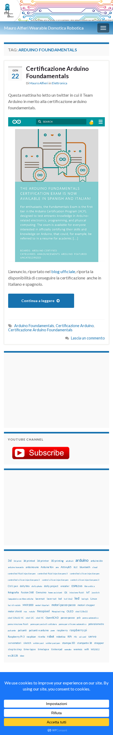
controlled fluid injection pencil (53, 573)
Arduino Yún (47, 567)
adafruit (69, 561)
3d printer (43, 560)
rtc (75, 636)
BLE (76, 567)
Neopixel (43, 611)
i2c (65, 592)
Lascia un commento (88, 338)
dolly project (51, 586)
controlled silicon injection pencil (24, 580)
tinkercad (56, 649)
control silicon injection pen (55, 580)
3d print (17, 561)
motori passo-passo (63, 604)
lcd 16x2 (68, 599)
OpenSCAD (52, 617)
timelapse (43, 649)
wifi (86, 649)
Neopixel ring (58, 611)
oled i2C (30, 617)
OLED (70, 611)
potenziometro (96, 624)
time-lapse (30, 649)
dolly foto (24, 586)
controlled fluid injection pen (21, 573)
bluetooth (85, 567)
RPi (70, 636)
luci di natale (14, 605)
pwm (53, 630)
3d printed (29, 560)
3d (10, 560)
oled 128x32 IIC (16, 617)
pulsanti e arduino (39, 630)
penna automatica (90, 617)
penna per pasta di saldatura (43, 624)
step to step (15, 649)
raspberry (62, 630)
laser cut (51, 598)
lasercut (40, 598)
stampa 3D (68, 642)
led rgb (84, 599)
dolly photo (37, 586)
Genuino (41, 592)
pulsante (12, 630)
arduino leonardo (16, 567)
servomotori (14, 643)
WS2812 (95, 649)
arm (57, 567)
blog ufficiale (63, 271)
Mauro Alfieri (38, 83)
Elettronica (59, 83)
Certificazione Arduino (75, 325)
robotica (60, 636)
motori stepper (86, 605)
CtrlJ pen (13, 586)
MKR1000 (28, 605)
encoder (64, 586)
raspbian (31, 636)
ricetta (41, 636)
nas (25, 611)
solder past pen (53, 643)
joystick (96, 592)
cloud (94, 567)
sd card (82, 636)
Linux (93, 598)
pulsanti (22, 630)
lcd (60, 598)
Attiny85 (66, 567)
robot (50, 636)
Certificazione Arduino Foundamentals (57, 72)
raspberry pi (78, 630)
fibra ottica (89, 586)
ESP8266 (76, 586)
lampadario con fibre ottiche (20, 599)
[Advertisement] (41, 389)
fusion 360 (27, 592)
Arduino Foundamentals (34, 325)
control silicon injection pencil (84, 580)
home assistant (55, 592)
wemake (67, 649)
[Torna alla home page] (56, 10)
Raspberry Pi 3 (16, 636)
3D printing (57, 560)
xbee (22, 655)
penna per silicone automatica (72, 624)
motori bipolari (42, 605)
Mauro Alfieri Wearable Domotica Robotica (44, 27)
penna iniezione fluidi (18, 624)
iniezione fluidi (76, 592)
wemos (78, 649)
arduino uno (32, 567)
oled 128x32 (81, 611)
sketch (27, 643)
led (77, 598)
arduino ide (97, 561)
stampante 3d (84, 643)
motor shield (15, 611)
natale (32, 611)
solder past (38, 643)
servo (92, 636)
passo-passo (68, 617)
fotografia (13, 592)
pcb (78, 617)
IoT (88, 592)
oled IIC (40, 617)
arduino (82, 560)
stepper (99, 642)
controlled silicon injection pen (84, 573)
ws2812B (13, 655)
